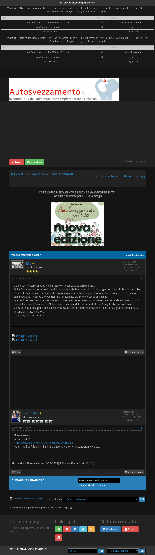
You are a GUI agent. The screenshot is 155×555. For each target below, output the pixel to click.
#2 (142, 428)
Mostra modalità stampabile (28, 498)
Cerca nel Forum (108, 176)
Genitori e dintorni (62, 173)
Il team (131, 529)
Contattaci (111, 529)
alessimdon (30, 413)
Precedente (20, 479)
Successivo (36, 479)
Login (17, 162)
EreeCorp (42, 549)
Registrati (36, 162)
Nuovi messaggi (136, 176)
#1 (142, 278)
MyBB (23, 549)
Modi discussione (135, 255)
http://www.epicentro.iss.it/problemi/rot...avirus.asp (44, 442)
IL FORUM (17, 173)
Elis (28, 263)
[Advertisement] (77, 130)
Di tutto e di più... (37, 173)
